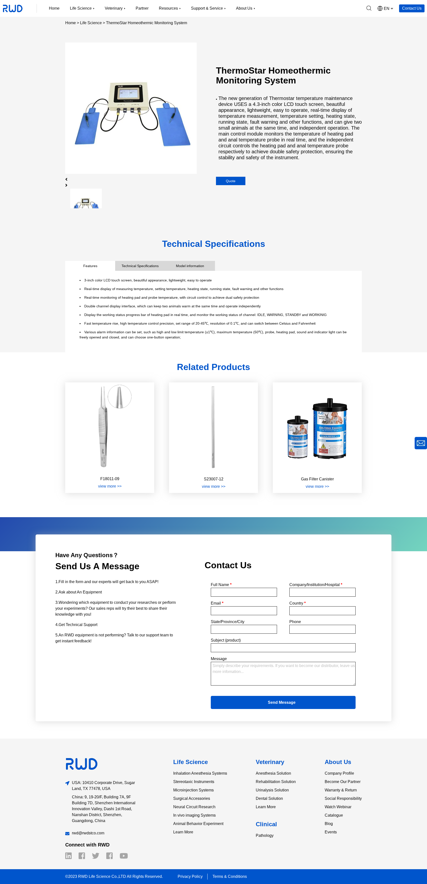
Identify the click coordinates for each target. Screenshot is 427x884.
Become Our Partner (343, 782)
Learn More (183, 832)
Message (219, 659)
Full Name (221, 585)
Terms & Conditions (230, 876)
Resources (168, 8)
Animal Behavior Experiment (198, 824)
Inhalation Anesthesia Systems (200, 773)
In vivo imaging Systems (194, 815)
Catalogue (334, 815)
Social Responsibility (343, 798)
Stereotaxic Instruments (193, 782)
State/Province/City (227, 622)
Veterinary (270, 762)
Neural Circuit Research (194, 807)
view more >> (110, 486)
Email (217, 603)
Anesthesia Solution (273, 773)
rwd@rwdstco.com (88, 833)
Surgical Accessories (191, 798)
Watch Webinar (338, 807)
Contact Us (412, 8)
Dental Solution (269, 798)
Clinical (266, 824)
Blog (329, 824)
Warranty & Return (341, 790)
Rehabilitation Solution (276, 782)
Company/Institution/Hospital (315, 585)
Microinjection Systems (193, 790)
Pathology (265, 835)
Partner (142, 8)
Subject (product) (226, 640)
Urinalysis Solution (272, 790)
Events (331, 832)
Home (54, 8)
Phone (295, 622)
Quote (230, 181)
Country (297, 603)
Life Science (91, 23)
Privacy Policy (190, 876)
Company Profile (339, 773)
